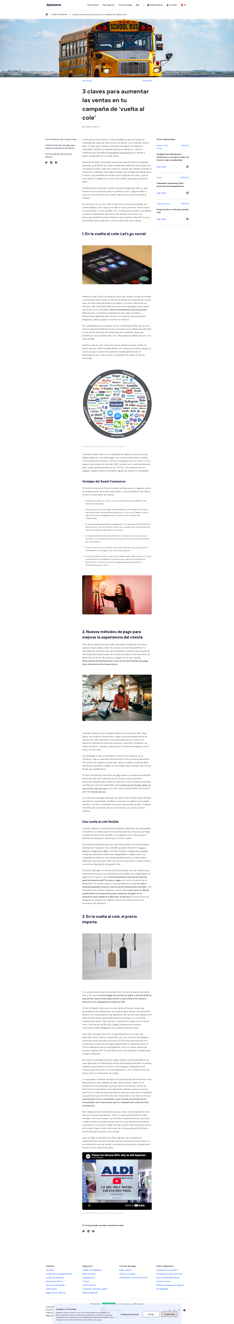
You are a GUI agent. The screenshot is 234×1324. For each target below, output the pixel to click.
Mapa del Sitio (52, 1315)
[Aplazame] (53, 5)
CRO (84, 81)
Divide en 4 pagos (127, 1274)
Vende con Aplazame (92, 1270)
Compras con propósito (167, 1270)
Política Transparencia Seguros (170, 1285)
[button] (93, 5)
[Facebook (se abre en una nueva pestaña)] (56, 162)
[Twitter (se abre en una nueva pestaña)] (46, 162)
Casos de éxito (89, 1285)
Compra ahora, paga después (59, 1274)
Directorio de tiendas (55, 1285)
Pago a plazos (125, 1270)
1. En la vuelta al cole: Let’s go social (60, 139)
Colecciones (51, 1289)
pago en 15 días (100, 851)
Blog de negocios (90, 1292)
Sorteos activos (163, 1281)
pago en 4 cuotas (139, 851)
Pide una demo (89, 1274)
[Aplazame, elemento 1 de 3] (46, 14)
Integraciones (89, 1277)
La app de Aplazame (55, 1277)
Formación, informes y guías (95, 1289)
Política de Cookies (95, 1320)
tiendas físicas (98, 791)
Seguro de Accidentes (56, 1292)
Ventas (89, 81)
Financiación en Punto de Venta (133, 1277)
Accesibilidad (162, 1289)
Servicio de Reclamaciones (168, 1277)
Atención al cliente (54, 1281)
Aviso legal (50, 1306)
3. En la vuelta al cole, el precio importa (58, 155)
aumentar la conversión (121, 152)
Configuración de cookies (130, 1314)
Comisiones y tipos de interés (169, 1274)
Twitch (85, 470)
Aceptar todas (169, 1314)
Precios (86, 1281)
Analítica (160, 145)
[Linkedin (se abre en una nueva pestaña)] (51, 162)
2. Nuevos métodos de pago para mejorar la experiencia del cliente (60, 146)
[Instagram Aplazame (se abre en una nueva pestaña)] (184, 1310)
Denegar (151, 1314)
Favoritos (50, 1270)
